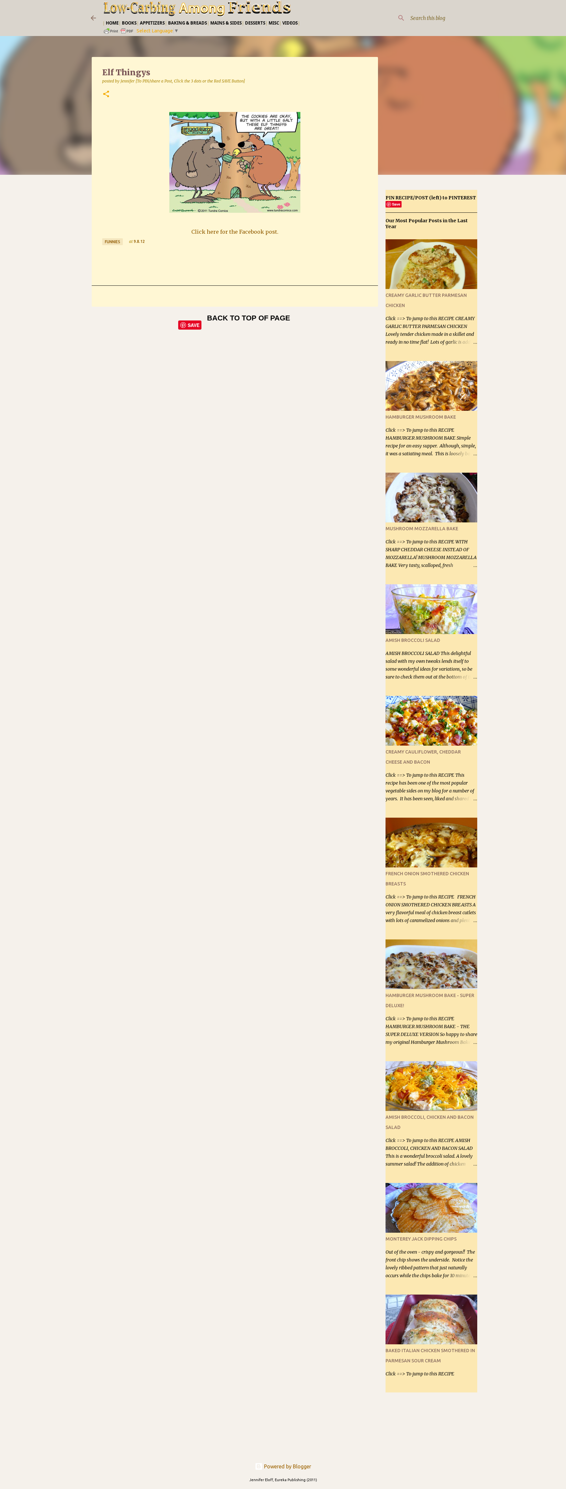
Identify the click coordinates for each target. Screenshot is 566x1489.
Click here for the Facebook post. (234, 231)
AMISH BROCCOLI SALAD (413, 640)
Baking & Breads (187, 23)
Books (129, 23)
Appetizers (152, 23)
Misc (274, 23)
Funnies (112, 242)
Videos (290, 23)
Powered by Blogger (287, 1466)
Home (112, 23)
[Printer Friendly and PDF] (119, 33)
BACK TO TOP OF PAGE (248, 318)
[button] (106, 94)
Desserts (255, 23)
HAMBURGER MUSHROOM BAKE (421, 417)
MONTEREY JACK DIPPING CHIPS (421, 1239)
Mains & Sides (226, 23)
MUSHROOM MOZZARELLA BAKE (422, 528)
